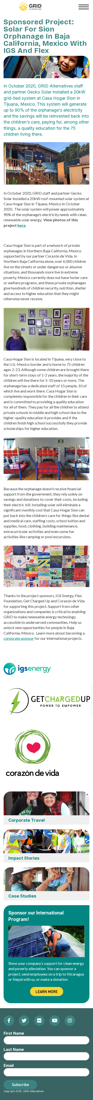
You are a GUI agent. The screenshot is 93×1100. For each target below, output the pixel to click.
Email (9, 1065)
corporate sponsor (19, 638)
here (21, 225)
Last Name (14, 1049)
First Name (14, 1033)
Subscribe (20, 1084)
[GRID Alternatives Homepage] (30, 7)
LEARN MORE (47, 991)
